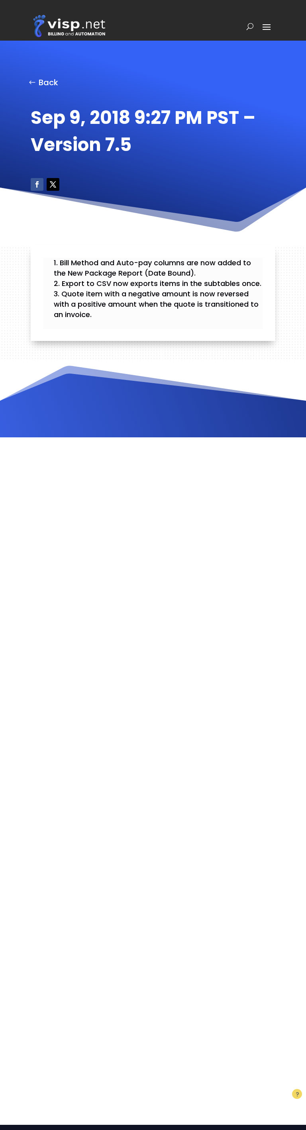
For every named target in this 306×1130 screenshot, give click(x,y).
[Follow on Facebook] (37, 184)
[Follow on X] (53, 184)
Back (48, 82)
